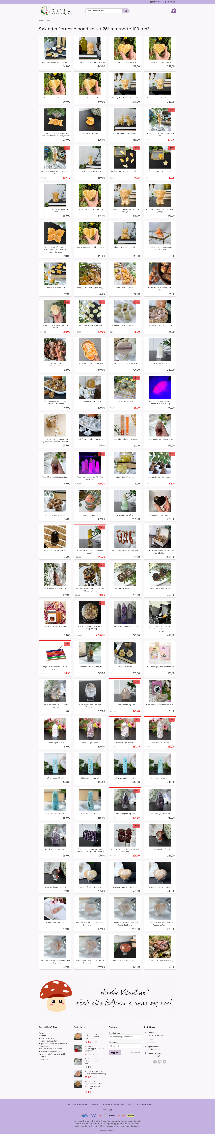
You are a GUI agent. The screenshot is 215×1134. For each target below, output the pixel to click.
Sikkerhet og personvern (101, 1104)
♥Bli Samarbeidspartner (48, 1038)
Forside (42, 20)
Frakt (68, 1104)
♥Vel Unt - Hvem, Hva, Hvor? (50, 1048)
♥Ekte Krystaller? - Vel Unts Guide (52, 1054)
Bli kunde (42, 1035)
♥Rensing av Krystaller (48, 1041)
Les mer (137, 1126)
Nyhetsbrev (119, 1104)
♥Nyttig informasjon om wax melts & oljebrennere (53, 1044)
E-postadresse (114, 1033)
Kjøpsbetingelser (80, 1104)
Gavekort (42, 1056)
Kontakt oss (43, 1059)
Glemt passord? (135, 1052)
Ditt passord (113, 1042)
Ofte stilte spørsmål (142, 1104)
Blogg (129, 1104)
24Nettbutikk (112, 1130)
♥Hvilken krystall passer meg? (51, 1051)
